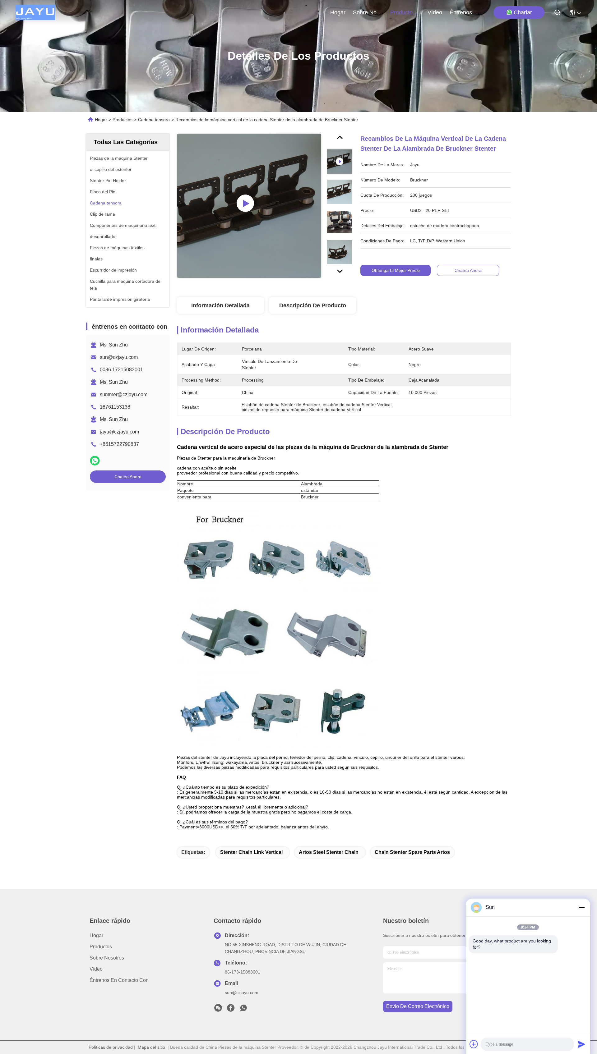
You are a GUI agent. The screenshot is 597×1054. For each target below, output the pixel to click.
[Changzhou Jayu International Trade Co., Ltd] (35, 12)
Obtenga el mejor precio (396, 270)
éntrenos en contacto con (464, 12)
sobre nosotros (368, 12)
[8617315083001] (243, 1009)
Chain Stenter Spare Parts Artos (412, 852)
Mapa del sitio (151, 1047)
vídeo (435, 12)
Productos (122, 119)
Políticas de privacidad (111, 1047)
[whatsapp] (94, 460)
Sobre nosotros (107, 957)
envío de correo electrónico (417, 1006)
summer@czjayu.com (123, 394)
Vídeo (96, 969)
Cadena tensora (154, 119)
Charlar (523, 12)
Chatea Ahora (127, 476)
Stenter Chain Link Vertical (251, 852)
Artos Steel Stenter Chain (329, 852)
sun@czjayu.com (119, 357)
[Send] (581, 1044)
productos (402, 12)
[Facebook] (230, 1009)
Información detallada (220, 305)
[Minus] (581, 907)
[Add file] (474, 1044)
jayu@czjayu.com (119, 431)
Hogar (337, 12)
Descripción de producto (312, 305)
